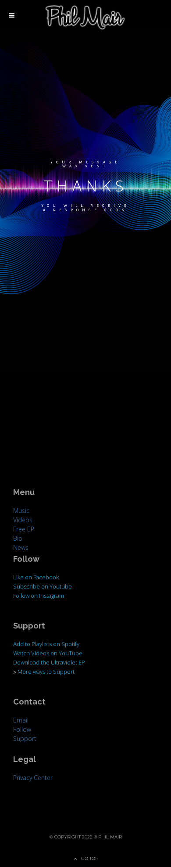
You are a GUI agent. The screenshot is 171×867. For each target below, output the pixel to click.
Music (21, 510)
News (20, 547)
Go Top (89, 858)
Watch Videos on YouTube (47, 653)
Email (20, 720)
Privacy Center (33, 777)
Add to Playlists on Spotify (46, 644)
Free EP (23, 529)
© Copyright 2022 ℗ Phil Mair (86, 837)
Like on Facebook (36, 577)
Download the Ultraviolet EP (49, 662)
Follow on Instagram (38, 596)
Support (24, 738)
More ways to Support (46, 672)
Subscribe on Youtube (42, 586)
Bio (17, 538)
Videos (22, 520)
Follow (22, 729)
